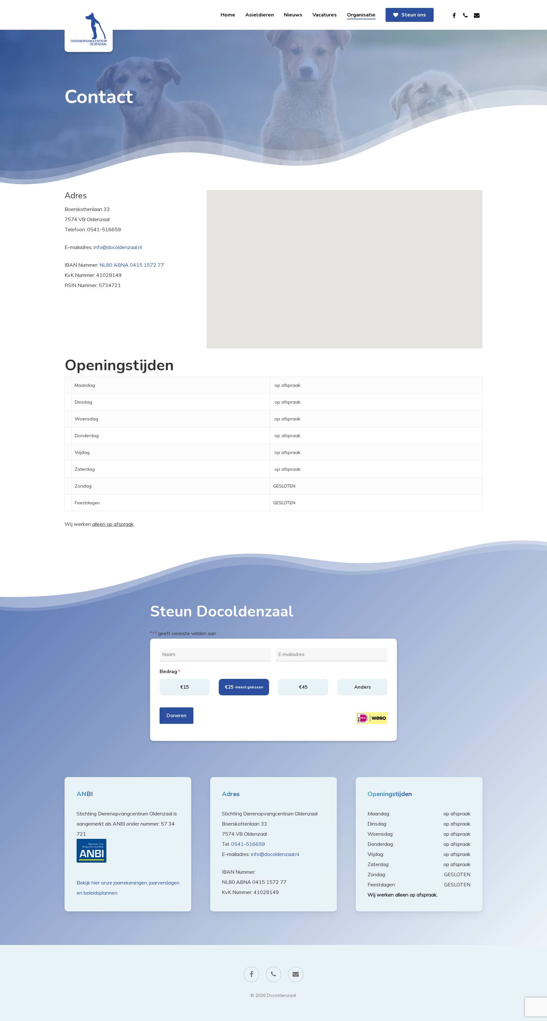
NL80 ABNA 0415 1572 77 (131, 265)
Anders (362, 687)
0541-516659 (248, 844)
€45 (303, 687)
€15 (184, 687)
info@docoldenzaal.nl (118, 247)
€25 (244, 687)
